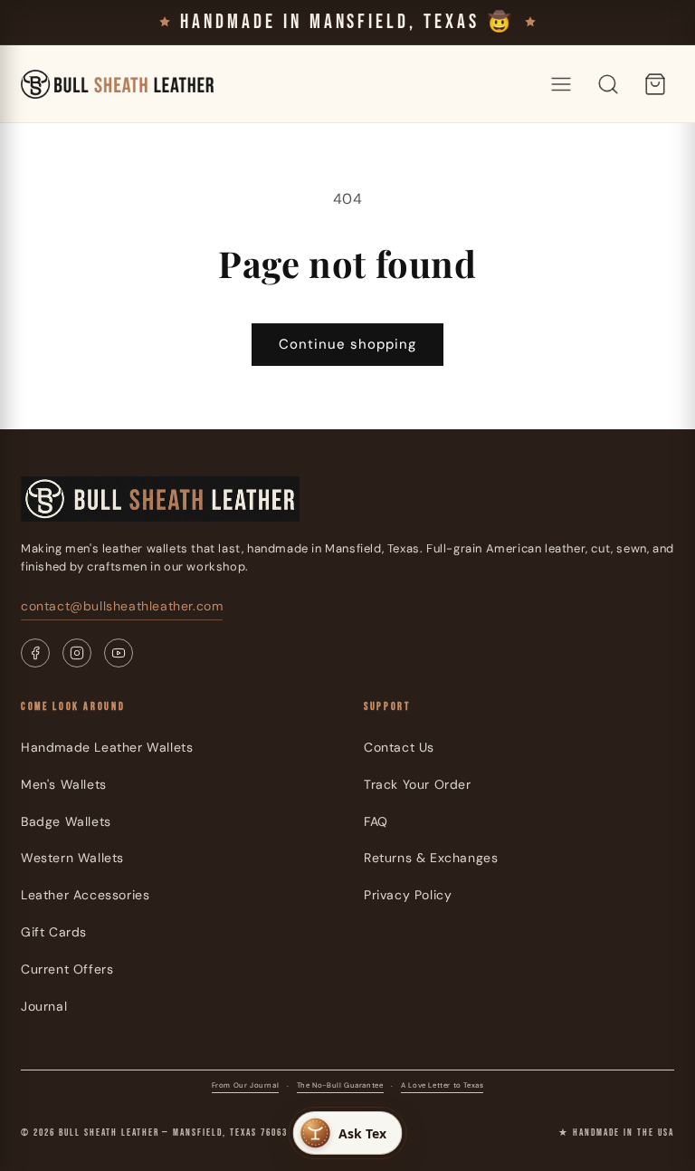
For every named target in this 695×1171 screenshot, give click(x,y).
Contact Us (399, 747)
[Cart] (655, 84)
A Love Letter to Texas (442, 1084)
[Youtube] (118, 652)
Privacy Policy (408, 895)
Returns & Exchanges (431, 857)
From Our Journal (246, 1084)
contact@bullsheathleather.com (122, 606)
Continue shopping (347, 344)
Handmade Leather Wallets (107, 747)
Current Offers (67, 969)
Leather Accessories (85, 895)
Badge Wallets (66, 821)
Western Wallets (72, 857)
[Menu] (561, 84)
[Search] (608, 84)
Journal (44, 1006)
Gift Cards (54, 932)
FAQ (376, 821)
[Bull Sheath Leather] (117, 84)
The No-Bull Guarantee (340, 1084)
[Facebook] (35, 652)
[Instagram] (76, 652)
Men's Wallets (64, 784)
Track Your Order (417, 784)
